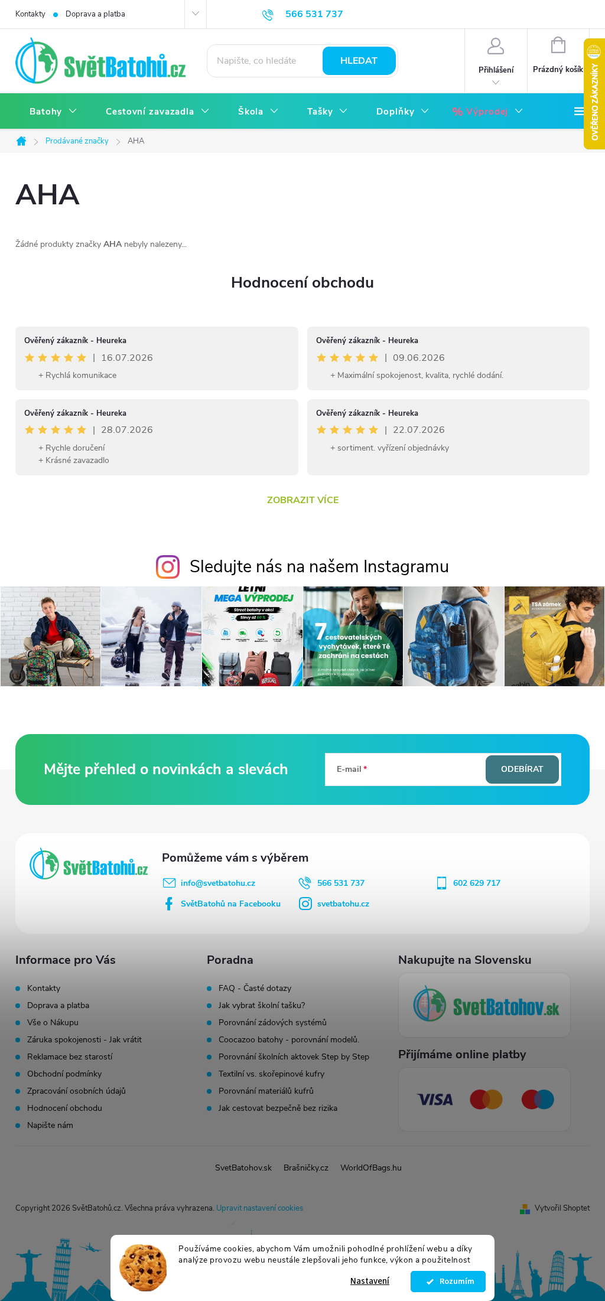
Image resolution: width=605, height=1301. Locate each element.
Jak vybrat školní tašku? (262, 1005)
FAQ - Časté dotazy (255, 988)
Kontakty (30, 14)
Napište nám (50, 1125)
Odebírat (522, 769)
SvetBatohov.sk (243, 1167)
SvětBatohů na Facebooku (231, 903)
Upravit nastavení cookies (259, 1208)
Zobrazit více (303, 500)
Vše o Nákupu (53, 1022)
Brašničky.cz (306, 1167)
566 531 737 (341, 883)
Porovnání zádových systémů (273, 1023)
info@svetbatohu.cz (218, 883)
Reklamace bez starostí (69, 1056)
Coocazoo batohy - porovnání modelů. (289, 1040)
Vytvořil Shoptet (562, 1208)
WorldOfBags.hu (371, 1167)
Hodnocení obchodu (302, 282)
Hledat (359, 60)
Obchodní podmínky (64, 1074)
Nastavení (369, 1281)
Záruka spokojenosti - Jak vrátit (84, 1039)
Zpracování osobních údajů (76, 1091)
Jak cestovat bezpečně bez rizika (278, 1108)
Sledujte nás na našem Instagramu (319, 566)
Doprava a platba (95, 14)
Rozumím (454, 1281)
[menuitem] (53, 112)
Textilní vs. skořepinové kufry (271, 1074)
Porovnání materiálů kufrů (266, 1091)
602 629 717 (476, 883)
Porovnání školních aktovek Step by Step (294, 1057)
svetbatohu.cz (343, 903)
